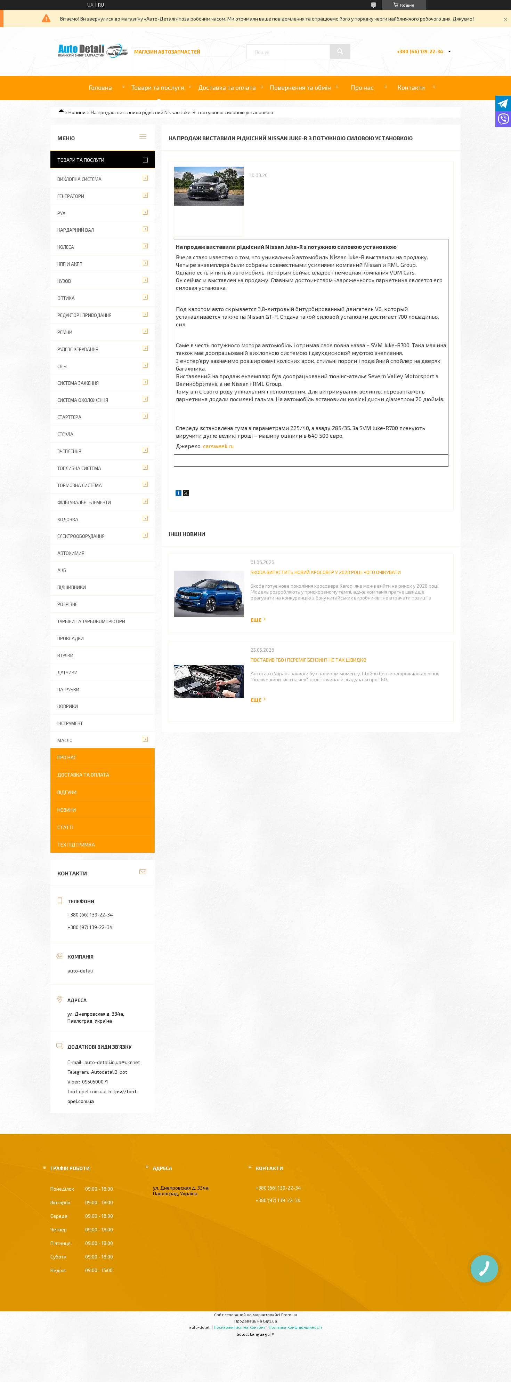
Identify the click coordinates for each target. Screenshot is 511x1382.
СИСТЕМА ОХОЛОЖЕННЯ (82, 400)
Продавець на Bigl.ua (255, 1320)
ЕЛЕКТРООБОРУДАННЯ (81, 536)
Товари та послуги (157, 87)
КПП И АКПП (69, 264)
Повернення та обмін (300, 87)
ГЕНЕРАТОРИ (70, 196)
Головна (100, 87)
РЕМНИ (64, 332)
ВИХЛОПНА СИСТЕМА (79, 179)
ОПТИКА (66, 298)
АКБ (61, 570)
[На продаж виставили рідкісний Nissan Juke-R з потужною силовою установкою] (209, 201)
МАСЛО (65, 740)
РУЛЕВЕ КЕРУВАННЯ (77, 349)
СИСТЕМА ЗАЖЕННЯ (78, 383)
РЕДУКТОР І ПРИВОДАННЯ (84, 315)
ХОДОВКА (67, 519)
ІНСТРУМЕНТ (70, 723)
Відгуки (66, 792)
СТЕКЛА (65, 434)
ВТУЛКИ (65, 655)
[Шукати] (340, 51)
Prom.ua (289, 1314)
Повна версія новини (259, 620)
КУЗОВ (64, 281)
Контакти (411, 87)
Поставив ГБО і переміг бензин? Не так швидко (308, 660)
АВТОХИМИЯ (70, 553)
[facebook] (178, 494)
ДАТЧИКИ (67, 672)
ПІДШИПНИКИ (71, 587)
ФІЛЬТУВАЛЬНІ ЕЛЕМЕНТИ (84, 502)
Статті (65, 827)
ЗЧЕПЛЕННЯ (69, 451)
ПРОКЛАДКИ (70, 638)
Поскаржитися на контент (240, 1327)
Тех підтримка (76, 845)
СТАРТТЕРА (69, 417)
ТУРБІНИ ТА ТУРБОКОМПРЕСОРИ (91, 621)
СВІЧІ (62, 366)
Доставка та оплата (227, 87)
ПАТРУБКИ (68, 689)
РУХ (61, 213)
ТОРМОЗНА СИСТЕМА (79, 485)
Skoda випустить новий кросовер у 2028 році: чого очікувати (326, 572)
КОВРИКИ (67, 706)
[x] (186, 494)
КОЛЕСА (65, 247)
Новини (77, 112)
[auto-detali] (93, 56)
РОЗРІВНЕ (67, 604)
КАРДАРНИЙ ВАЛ (75, 230)
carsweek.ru (218, 446)
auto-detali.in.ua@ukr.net (112, 1062)
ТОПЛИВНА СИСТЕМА (79, 468)
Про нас (362, 87)
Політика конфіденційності (295, 1327)
